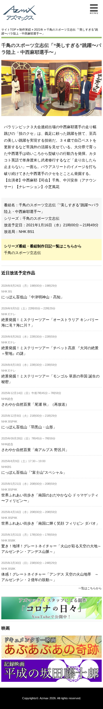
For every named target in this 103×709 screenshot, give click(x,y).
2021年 (38, 29)
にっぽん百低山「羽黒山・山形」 (29, 427)
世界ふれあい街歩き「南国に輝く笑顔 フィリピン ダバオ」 (50, 523)
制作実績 (25, 29)
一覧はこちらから (90, 588)
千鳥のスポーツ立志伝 (40, 218)
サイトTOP (8, 29)
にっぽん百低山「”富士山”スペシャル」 (34, 472)
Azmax (44, 698)
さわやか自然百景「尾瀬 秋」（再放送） (35, 404)
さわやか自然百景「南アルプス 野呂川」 (35, 450)
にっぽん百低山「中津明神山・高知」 (32, 297)
